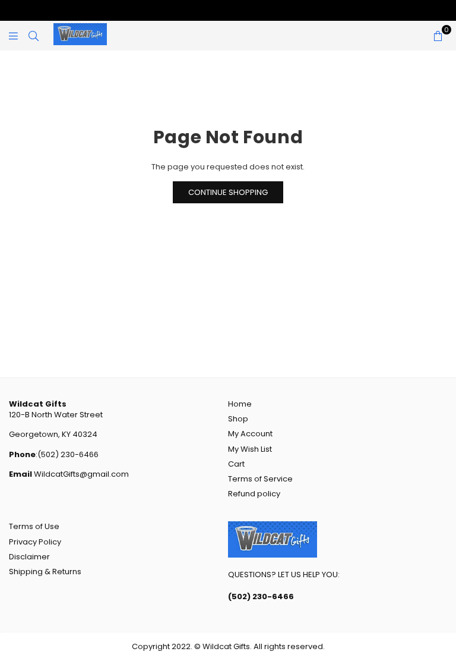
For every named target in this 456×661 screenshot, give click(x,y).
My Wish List (250, 449)
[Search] (33, 36)
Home (240, 404)
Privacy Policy (35, 541)
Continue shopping (228, 192)
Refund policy (254, 493)
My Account (250, 433)
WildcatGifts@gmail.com (80, 474)
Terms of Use (34, 526)
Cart (236, 464)
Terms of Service (260, 478)
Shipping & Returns (45, 571)
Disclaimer (29, 556)
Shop (238, 418)
